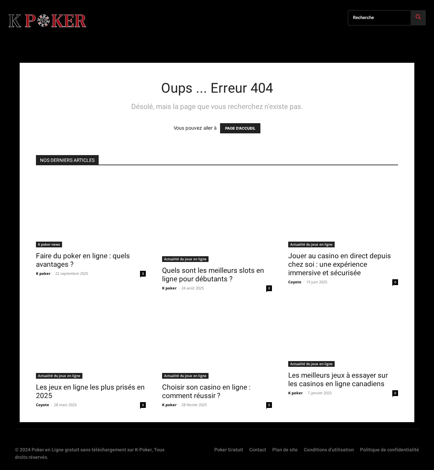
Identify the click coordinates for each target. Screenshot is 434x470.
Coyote (294, 281)
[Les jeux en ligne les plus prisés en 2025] (91, 342)
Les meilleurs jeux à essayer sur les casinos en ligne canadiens (338, 379)
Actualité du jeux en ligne (185, 259)
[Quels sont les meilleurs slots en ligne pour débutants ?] (217, 218)
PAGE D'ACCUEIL (240, 128)
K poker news (49, 244)
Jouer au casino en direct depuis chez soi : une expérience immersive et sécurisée (339, 264)
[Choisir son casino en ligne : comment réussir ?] (217, 342)
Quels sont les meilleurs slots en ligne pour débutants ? (213, 274)
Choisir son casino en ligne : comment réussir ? (206, 391)
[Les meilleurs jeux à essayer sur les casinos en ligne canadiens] (343, 336)
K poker (43, 273)
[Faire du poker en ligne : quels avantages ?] (91, 210)
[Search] (418, 17)
